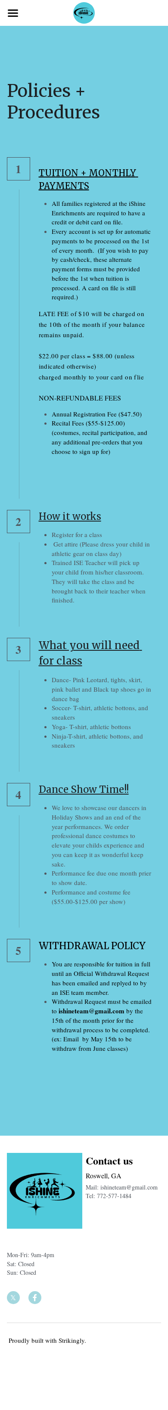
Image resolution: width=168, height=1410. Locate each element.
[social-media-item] (13, 1297)
